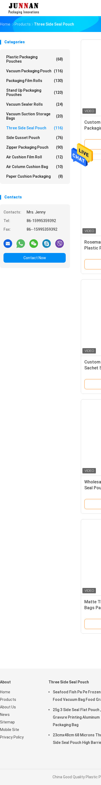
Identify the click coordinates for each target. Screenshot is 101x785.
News (5, 714)
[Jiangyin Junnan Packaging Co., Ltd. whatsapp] (20, 243)
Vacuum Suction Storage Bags (34, 116)
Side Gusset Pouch (34, 137)
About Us (8, 707)
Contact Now (34, 258)
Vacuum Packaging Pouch (34, 71)
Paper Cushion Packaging (34, 176)
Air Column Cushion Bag (34, 167)
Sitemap (7, 722)
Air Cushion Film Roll (34, 157)
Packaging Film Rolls (34, 80)
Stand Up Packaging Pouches (34, 92)
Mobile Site (9, 729)
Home (5, 692)
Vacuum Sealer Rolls (34, 104)
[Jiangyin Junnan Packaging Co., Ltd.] (23, 8)
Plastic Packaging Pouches (34, 59)
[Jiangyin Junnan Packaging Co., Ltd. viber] (59, 243)
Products (8, 699)
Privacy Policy (12, 737)
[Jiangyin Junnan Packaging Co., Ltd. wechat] (33, 243)
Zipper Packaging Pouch (34, 147)
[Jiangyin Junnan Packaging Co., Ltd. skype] (46, 243)
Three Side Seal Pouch (34, 128)
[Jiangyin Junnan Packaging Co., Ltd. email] (8, 243)
